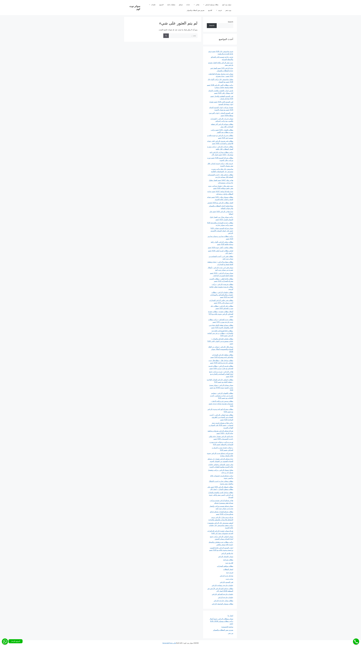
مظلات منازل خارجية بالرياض (223, 601)
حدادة (188, 5)
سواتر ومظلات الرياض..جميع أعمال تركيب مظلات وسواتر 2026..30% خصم (221, 621)
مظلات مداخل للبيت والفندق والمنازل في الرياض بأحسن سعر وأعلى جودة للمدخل (220, 495)
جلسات (153, 5)
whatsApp (5, 641)
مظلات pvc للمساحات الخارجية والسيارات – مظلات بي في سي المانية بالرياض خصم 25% (220, 333)
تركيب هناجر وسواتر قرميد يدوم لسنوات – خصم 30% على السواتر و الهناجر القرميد (221, 425)
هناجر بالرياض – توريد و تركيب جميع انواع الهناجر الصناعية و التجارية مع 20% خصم (221, 374)
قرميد (220, 10)
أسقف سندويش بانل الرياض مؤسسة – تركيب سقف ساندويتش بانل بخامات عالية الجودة (220, 525)
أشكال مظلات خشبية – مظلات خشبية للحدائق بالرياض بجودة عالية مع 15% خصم (220, 314)
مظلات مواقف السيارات (225, 566)
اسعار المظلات (228, 569)
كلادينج (210, 10)
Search (230, 22)
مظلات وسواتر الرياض (211, 5)
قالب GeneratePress (169, 643)
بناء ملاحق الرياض (227, 553)
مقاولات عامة (171, 5)
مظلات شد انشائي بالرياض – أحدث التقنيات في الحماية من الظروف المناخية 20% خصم (221, 417)
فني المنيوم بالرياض (226, 582)
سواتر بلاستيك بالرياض (225, 556)
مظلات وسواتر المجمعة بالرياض (222, 604)
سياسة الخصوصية (227, 627)
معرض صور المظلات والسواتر (195, 10)
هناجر (197, 5)
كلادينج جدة (229, 563)
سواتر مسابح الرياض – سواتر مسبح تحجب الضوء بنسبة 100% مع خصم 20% (221, 387)
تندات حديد (229, 579)
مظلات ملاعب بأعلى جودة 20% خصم (220, 247)
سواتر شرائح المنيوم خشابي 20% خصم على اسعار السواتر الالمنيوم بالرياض (221, 230)
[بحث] (166, 35)
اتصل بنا (230, 616)
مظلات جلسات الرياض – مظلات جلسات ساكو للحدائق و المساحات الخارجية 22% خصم (221, 294)
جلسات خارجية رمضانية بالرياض (222, 585)
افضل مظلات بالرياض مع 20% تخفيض (220, 203)
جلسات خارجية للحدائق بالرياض (222, 594)
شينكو (181, 5)
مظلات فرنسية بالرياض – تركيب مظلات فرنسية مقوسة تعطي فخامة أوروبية (221, 286)
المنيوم (161, 5)
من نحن (230, 633)
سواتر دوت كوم (226, 5)
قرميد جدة (229, 572)
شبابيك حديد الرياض (226, 576)
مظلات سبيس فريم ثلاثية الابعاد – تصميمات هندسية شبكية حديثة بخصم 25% (221, 403)
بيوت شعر (228, 10)
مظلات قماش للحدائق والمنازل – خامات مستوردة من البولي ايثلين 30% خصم (220, 341)
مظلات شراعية (228, 560)
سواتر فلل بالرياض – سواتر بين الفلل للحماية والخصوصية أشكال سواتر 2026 (220, 349)
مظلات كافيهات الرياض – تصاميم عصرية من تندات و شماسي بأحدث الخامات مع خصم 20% (221, 395)
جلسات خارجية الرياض (225, 597)
